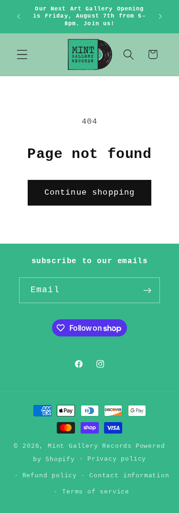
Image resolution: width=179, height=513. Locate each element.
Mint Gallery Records (90, 446)
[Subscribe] (147, 290)
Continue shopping (89, 192)
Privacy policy (116, 459)
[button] (22, 54)
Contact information (129, 475)
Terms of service (95, 491)
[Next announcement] (160, 16)
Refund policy (49, 475)
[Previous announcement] (18, 16)
